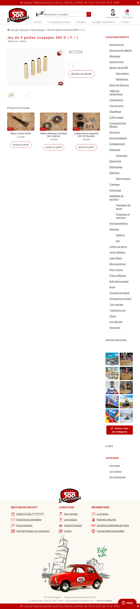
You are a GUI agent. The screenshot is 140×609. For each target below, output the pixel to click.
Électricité (115, 161)
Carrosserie (116, 105)
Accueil (37, 22)
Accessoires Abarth (120, 50)
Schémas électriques (116, 340)
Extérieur (114, 173)
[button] (59, 53)
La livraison (103, 514)
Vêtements (122, 79)
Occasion (114, 327)
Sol (118, 241)
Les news (114, 465)
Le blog (109, 446)
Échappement (117, 144)
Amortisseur (116, 62)
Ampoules (121, 155)
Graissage (115, 190)
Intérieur (114, 229)
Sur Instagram (117, 477)
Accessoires (116, 44)
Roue (112, 287)
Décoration (122, 73)
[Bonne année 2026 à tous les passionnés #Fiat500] (126, 416)
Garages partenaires (103, 22)
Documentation (118, 138)
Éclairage (114, 149)
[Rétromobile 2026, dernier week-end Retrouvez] (126, 387)
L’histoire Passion (73, 525)
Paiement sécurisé (106, 519)
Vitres (112, 316)
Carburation (116, 100)
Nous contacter (24, 525)
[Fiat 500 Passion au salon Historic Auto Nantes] (126, 373)
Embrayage (115, 167)
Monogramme (117, 264)
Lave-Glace (115, 258)
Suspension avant (119, 293)
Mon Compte (71, 514)
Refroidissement (119, 281)
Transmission (117, 310)
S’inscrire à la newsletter (28, 519)
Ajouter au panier (81, 73)
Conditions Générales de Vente (113, 525)
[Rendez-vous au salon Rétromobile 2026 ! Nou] (112, 416)
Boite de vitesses (119, 85)
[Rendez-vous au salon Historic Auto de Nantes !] (112, 387)
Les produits (70, 519)
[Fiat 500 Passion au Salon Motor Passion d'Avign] (112, 359)
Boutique (24, 30)
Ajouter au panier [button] (21, 144)
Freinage (114, 184)
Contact (125, 22)
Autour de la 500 (118, 67)
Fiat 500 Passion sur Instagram (33, 531)
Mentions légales (104, 601)
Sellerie (120, 235)
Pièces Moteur (38, 30)
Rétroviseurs (123, 178)
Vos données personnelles (110, 531)
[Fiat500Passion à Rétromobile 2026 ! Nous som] (112, 401)
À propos (81, 22)
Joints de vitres (118, 246)
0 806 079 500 (30, 514)
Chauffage (115, 111)
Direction (114, 132)
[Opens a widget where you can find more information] (127, 603)
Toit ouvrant (116, 304)
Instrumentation (118, 223)
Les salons (115, 471)
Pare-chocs (116, 270)
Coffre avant (116, 117)
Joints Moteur (117, 252)
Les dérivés (116, 321)
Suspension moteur (120, 298)
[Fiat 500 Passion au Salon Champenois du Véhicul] (126, 359)
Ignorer (137, 2)
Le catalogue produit (58, 22)
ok (88, 14)
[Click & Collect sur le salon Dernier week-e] (126, 401)
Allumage (114, 56)
